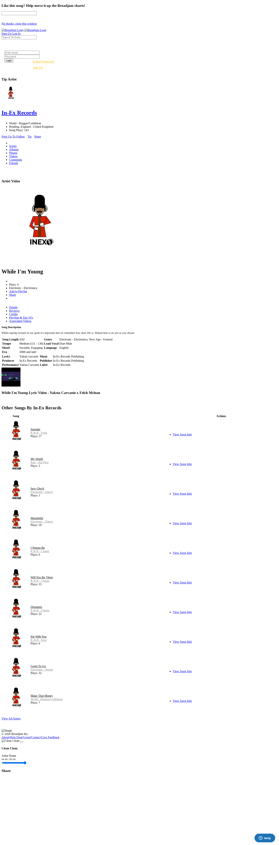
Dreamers (36, 607)
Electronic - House (42, 669)
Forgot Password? (43, 61)
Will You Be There (42, 577)
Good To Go (38, 666)
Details (13, 307)
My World (37, 459)
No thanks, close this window (19, 23)
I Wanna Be (38, 547)
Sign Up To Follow (13, 136)
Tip (30, 136)
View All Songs (11, 718)
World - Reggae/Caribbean (47, 699)
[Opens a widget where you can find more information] (264, 838)
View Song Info (182, 434)
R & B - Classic (40, 551)
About (5, 737)
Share (37, 136)
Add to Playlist (18, 291)
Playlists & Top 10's (21, 317)
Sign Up (38, 67)
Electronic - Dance (42, 492)
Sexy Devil (37, 488)
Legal (27, 737)
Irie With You (38, 636)
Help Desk (16, 737)
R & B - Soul (38, 640)
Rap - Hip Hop (40, 462)
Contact (35, 737)
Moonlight (37, 518)
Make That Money (42, 695)
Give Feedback (50, 737)
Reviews (14, 310)
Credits (13, 314)
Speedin (35, 429)
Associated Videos (20, 321)
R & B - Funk (39, 432)
